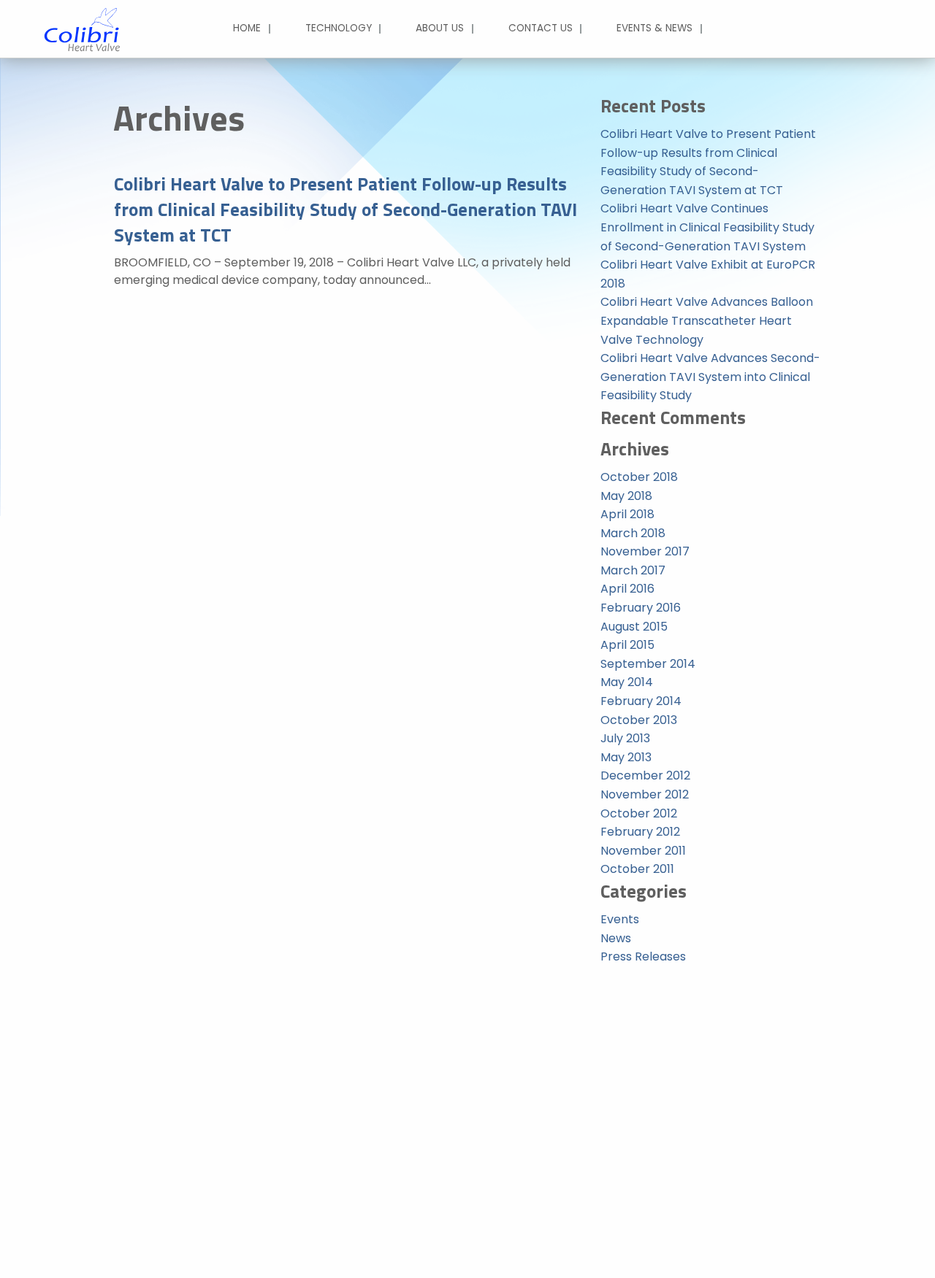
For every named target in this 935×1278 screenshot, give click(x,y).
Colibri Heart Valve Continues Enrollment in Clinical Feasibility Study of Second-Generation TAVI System (707, 227)
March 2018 (632, 533)
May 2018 (626, 496)
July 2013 (625, 738)
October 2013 (638, 720)
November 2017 (645, 551)
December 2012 (645, 775)
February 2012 (640, 831)
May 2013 (626, 757)
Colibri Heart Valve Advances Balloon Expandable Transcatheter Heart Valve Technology (706, 320)
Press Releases (643, 956)
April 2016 (627, 588)
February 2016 (640, 607)
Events (619, 919)
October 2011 (637, 869)
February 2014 (641, 701)
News (615, 938)
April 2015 (627, 644)
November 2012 (644, 794)
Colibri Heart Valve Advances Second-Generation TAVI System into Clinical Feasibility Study (710, 377)
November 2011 (643, 850)
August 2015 (634, 626)
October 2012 (638, 813)
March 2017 (632, 570)
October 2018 (639, 477)
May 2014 (626, 682)
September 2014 (647, 663)
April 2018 (627, 514)
